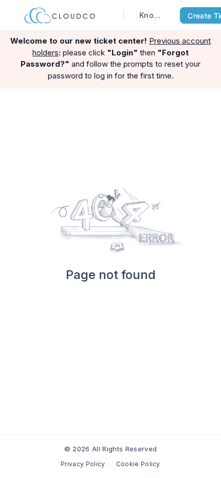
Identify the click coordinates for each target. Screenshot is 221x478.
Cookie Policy (138, 464)
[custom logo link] (59, 15)
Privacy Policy (83, 464)
